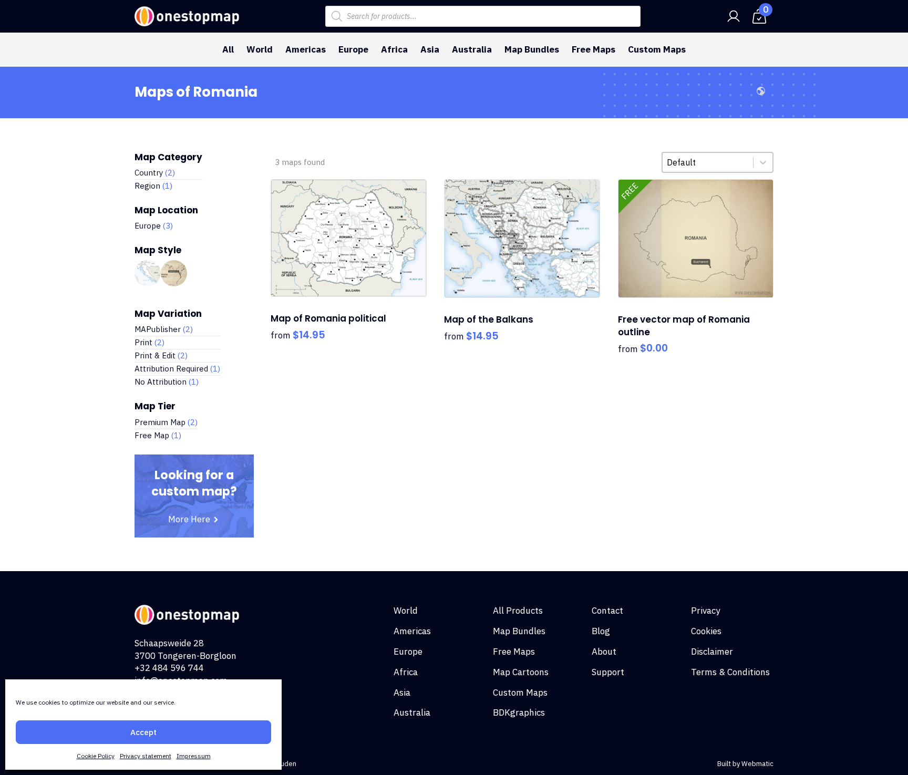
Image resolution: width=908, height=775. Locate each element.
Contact (607, 610)
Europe (353, 49)
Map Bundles (531, 49)
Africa (394, 49)
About (604, 651)
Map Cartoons (521, 672)
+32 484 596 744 (169, 668)
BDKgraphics (519, 712)
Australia (472, 49)
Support (608, 672)
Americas (305, 49)
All (228, 49)
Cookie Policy (96, 756)
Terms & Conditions (730, 672)
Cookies (706, 631)
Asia (429, 49)
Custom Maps (657, 49)
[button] (168, 173)
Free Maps (593, 49)
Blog (601, 631)
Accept (143, 732)
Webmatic (757, 763)
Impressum (194, 756)
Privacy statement (145, 756)
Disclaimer (712, 651)
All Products (518, 610)
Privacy (705, 610)
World (259, 49)
